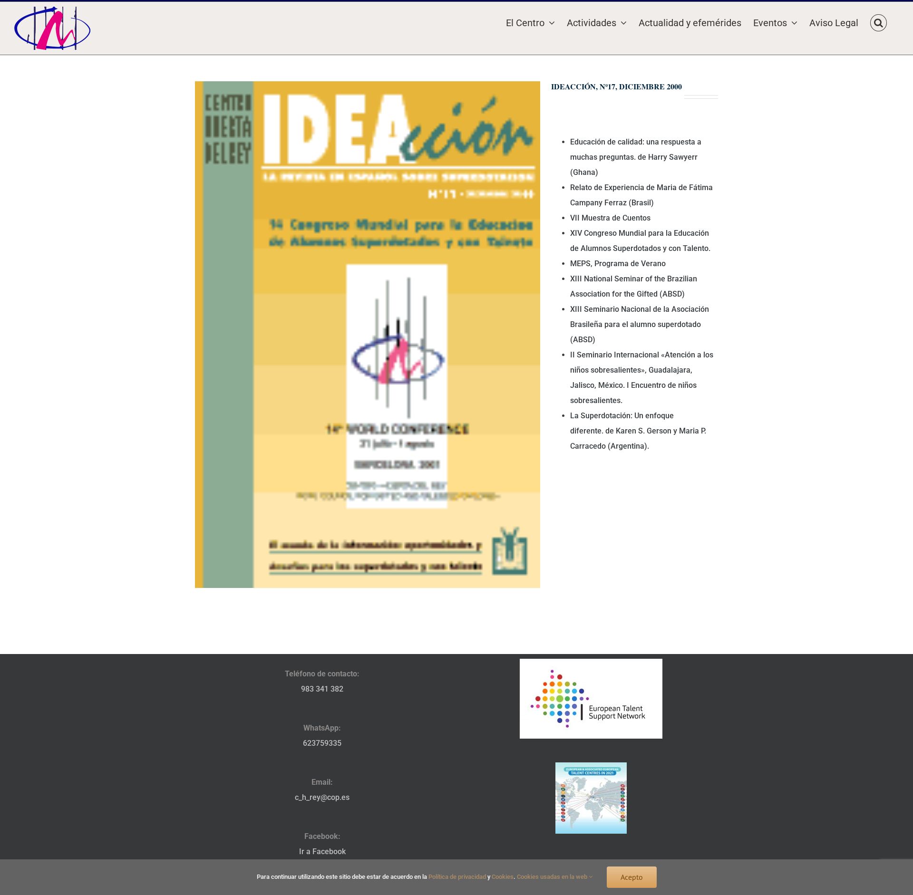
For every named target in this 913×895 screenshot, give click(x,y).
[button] (878, 22)
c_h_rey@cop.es (322, 797)
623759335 (322, 743)
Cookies (503, 876)
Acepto (632, 877)
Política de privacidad (457, 876)
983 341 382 (322, 688)
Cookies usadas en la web (553, 876)
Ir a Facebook (322, 851)
